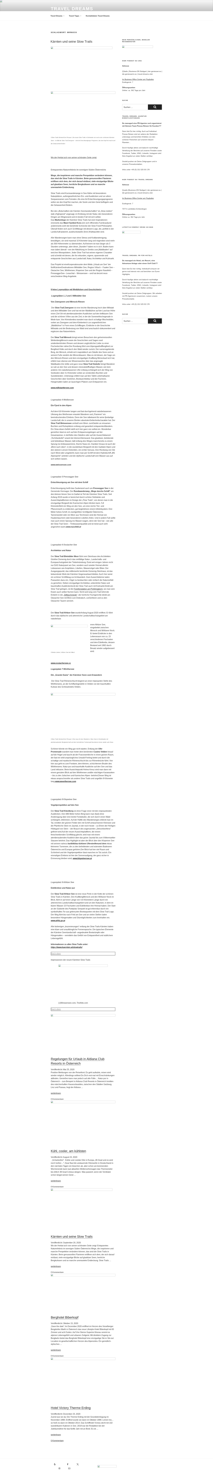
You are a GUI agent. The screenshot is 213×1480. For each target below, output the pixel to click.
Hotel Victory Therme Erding (71, 1408)
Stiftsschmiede (70, 595)
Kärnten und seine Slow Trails (71, 41)
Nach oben (56, 954)
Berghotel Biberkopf (64, 1317)
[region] (83, 984)
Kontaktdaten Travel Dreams (98, 16)
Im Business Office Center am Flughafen (138, 79)
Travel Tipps (74, 16)
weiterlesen (56, 1093)
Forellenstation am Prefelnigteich (88, 589)
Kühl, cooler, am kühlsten (68, 1151)
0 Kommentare (57, 1099)
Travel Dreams (72, 8)
